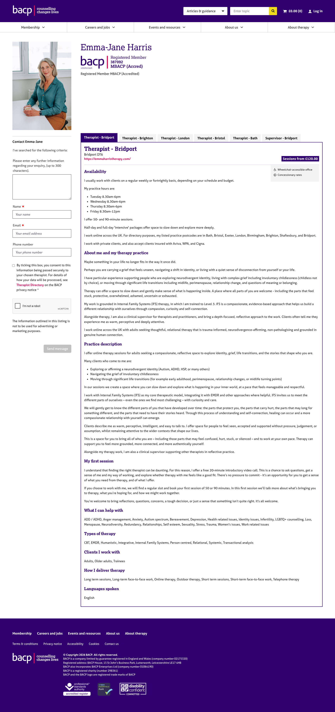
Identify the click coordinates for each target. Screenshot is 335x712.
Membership (30, 27)
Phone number (23, 244)
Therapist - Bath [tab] (245, 138)
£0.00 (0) (295, 11)
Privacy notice (52, 644)
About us (231, 27)
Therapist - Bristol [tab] (211, 138)
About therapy (298, 27)
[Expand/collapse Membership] (43, 27)
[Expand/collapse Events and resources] (184, 27)
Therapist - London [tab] (175, 138)
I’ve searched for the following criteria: (40, 150)
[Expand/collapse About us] (242, 27)
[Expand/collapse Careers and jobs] (113, 27)
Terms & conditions (25, 644)
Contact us (112, 644)
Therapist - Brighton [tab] (137, 138)
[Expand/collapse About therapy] (313, 27)
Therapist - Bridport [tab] (99, 137)
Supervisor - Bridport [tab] (281, 138)
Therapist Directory (30, 285)
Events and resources (164, 27)
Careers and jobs (97, 27)
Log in (318, 11)
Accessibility (75, 644)
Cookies (94, 644)
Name (17, 206)
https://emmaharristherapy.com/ (107, 159)
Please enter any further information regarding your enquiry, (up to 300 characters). (38, 166)
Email (17, 225)
